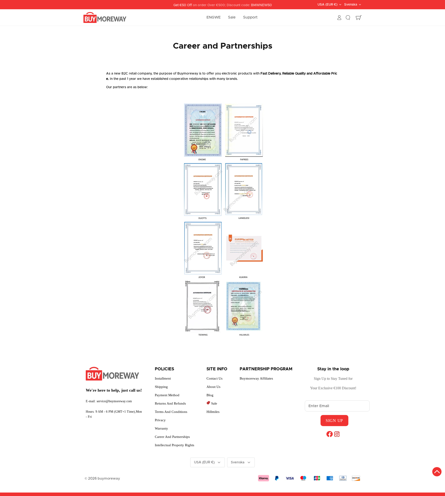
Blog (210, 395)
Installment (163, 378)
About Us (213, 387)
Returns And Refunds (170, 403)
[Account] (339, 17)
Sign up (334, 420)
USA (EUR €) (327, 4)
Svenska (350, 4)
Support (250, 17)
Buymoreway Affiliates (256, 378)
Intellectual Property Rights (174, 445)
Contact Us (214, 378)
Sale (232, 17)
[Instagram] (337, 434)
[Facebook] (329, 434)
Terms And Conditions (171, 412)
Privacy (160, 420)
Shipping (161, 387)
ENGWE (214, 17)
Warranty (161, 428)
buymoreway (109, 478)
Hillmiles (213, 412)
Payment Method (167, 395)
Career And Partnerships (172, 437)
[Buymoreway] (104, 17)
